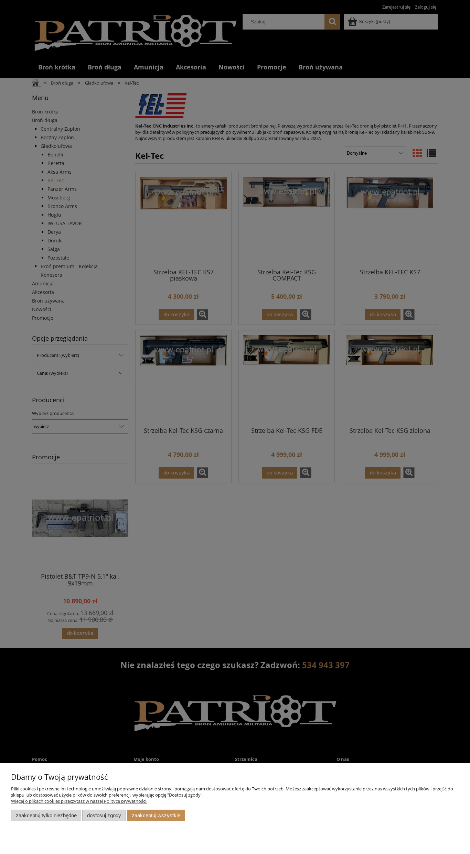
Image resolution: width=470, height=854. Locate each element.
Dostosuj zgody (104, 815)
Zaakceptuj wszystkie (156, 815)
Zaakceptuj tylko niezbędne (46, 815)
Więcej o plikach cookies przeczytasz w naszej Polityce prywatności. (79, 801)
